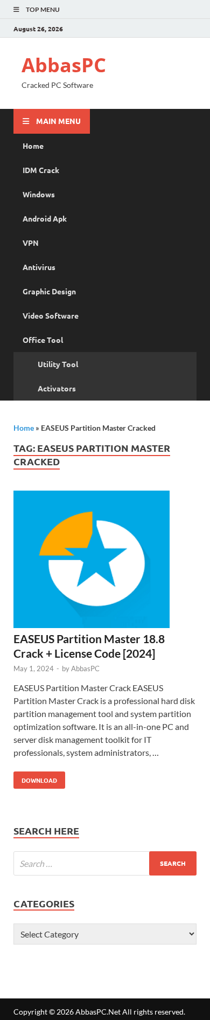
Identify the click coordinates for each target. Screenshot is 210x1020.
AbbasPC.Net (98, 1011)
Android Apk (45, 218)
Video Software (51, 315)
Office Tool (43, 339)
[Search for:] (105, 863)
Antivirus (39, 267)
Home (33, 145)
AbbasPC (64, 65)
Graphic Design (49, 291)
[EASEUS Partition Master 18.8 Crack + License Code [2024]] (105, 561)
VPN (31, 242)
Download (35, 777)
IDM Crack (41, 170)
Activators (57, 388)
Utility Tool (58, 364)
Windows (39, 194)
